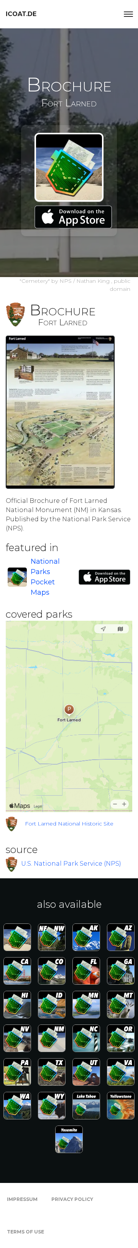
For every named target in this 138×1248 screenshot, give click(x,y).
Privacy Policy (72, 1199)
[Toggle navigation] (128, 14)
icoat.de (21, 14)
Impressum (22, 1199)
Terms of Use (25, 1232)
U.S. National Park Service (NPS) (71, 863)
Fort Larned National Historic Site (69, 823)
